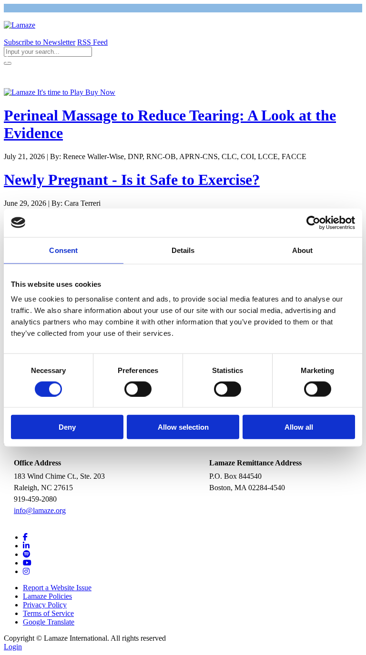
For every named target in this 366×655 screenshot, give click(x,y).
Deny (67, 427)
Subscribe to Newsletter (39, 42)
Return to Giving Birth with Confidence (70, 60)
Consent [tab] (63, 250)
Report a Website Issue (57, 588)
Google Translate (48, 622)
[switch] (138, 388)
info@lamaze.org (40, 510)
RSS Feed (92, 42)
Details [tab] (183, 250)
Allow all (299, 427)
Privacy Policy (45, 605)
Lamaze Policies (47, 596)
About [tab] (302, 250)
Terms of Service (48, 613)
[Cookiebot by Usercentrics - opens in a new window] (313, 222)
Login (13, 647)
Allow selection (183, 427)
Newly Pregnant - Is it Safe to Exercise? (132, 179)
